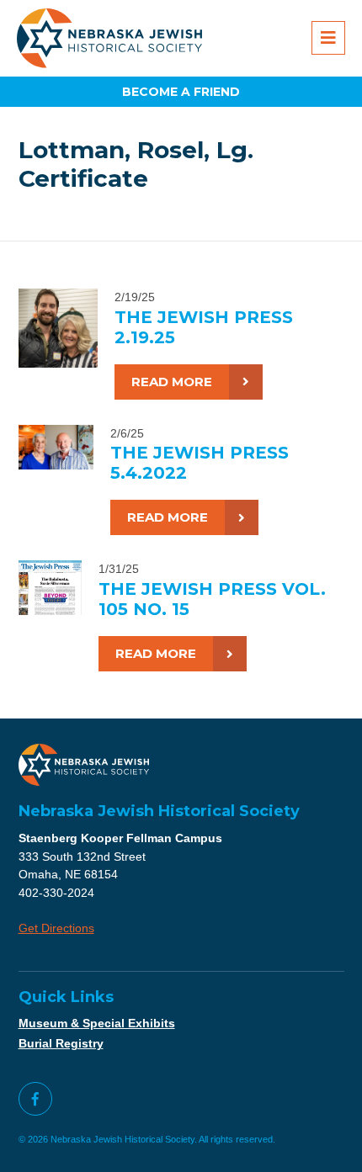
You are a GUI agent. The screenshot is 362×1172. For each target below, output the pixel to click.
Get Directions (56, 928)
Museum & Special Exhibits (97, 1023)
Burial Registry (61, 1043)
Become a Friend (181, 91)
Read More (171, 382)
